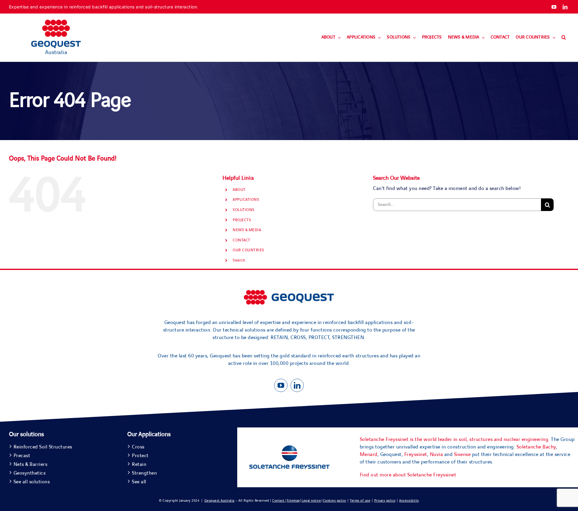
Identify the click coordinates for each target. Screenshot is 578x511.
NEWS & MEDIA (247, 230)
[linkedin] (565, 7)
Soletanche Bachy (536, 447)
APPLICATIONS (246, 199)
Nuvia (436, 454)
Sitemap (293, 500)
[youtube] (554, 7)
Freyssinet (415, 454)
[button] (563, 37)
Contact (278, 500)
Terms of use (360, 500)
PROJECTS (242, 220)
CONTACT (241, 240)
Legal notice (311, 500)
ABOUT (239, 189)
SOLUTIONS (244, 210)
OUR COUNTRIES (248, 250)
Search (239, 260)
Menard (369, 454)
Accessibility (409, 500)
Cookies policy (334, 500)
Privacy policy (385, 500)
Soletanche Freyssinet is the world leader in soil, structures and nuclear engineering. (455, 439)
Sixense (462, 454)
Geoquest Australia (219, 500)
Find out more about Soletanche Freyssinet (408, 475)
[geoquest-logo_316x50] (289, 292)
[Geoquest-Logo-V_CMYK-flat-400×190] (56, 22)
